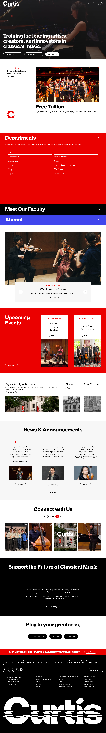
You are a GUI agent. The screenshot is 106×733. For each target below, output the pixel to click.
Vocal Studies (60, 169)
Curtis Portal (94, 670)
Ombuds (37, 687)
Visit (54, 636)
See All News (53, 492)
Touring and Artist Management (68, 677)
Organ (10, 173)
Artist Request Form (65, 684)
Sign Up (89, 652)
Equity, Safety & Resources (43, 679)
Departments (20, 138)
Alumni (13, 219)
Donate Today (51, 606)
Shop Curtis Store (89, 687)
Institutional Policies (89, 677)
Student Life (12, 76)
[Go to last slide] (7, 266)
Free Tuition (15, 68)
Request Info (36, 636)
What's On (51, 54)
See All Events (11, 365)
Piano (56, 152)
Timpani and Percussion (64, 165)
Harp (10, 169)
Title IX (61, 682)
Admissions (38, 684)
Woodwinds (59, 173)
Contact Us (38, 677)
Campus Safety (88, 684)
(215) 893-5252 (11, 684)
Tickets (53, 297)
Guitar (10, 165)
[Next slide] (98, 266)
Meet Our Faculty (25, 209)
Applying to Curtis (11, 54)
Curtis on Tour (39, 682)
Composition (13, 156)
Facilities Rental (88, 682)
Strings (57, 160)
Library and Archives (65, 687)
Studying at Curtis (32, 54)
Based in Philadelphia (16, 71)
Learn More (41, 117)
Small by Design (14, 74)
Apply (69, 636)
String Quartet (60, 156)
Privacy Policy (88, 679)
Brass (10, 152)
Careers (61, 679)
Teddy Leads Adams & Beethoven (53, 287)
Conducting (13, 160)
